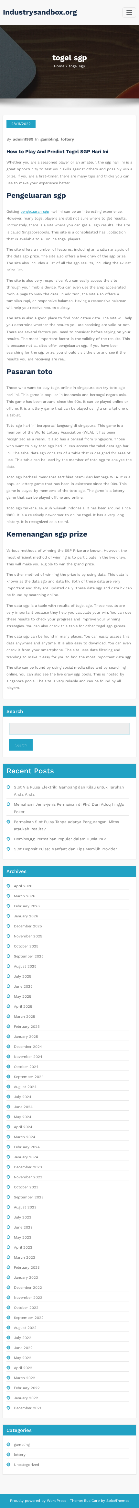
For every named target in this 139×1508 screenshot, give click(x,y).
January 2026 (26, 916)
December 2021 (27, 1408)
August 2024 (25, 1087)
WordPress (56, 1501)
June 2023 (23, 1227)
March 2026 (24, 896)
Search (14, 711)
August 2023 (25, 1207)
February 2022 (27, 1388)
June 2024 (23, 1107)
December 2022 (28, 1288)
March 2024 (24, 1137)
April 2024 (23, 1127)
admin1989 (23, 139)
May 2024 (22, 1117)
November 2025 (28, 936)
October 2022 (26, 1308)
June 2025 (23, 986)
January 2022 (26, 1398)
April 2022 (23, 1368)
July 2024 (22, 1097)
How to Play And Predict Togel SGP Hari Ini (57, 151)
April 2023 (23, 1247)
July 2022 (22, 1338)
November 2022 (28, 1298)
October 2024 (26, 1067)
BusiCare (92, 1501)
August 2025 (25, 966)
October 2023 (26, 1187)
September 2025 (29, 956)
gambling (49, 139)
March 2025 (24, 1017)
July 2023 (22, 1217)
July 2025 (22, 976)
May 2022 (22, 1358)
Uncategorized (26, 1465)
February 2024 (27, 1147)
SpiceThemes (117, 1501)
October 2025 (26, 946)
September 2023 (29, 1197)
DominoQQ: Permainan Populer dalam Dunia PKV (60, 839)
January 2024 (26, 1157)
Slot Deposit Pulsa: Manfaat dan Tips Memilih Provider (65, 849)
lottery (67, 139)
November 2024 (28, 1057)
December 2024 (28, 1047)
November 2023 (28, 1177)
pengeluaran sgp (34, 212)
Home (59, 66)
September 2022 (29, 1318)
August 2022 (25, 1328)
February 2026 (27, 906)
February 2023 (27, 1267)
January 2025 (26, 1037)
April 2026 (23, 886)
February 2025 (27, 1027)
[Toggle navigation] (129, 12)
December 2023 (28, 1167)
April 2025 (23, 1006)
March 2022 (24, 1378)
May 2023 (22, 1237)
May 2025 (22, 996)
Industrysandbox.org (40, 12)
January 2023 (26, 1278)
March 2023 (24, 1257)
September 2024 (29, 1077)
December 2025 (28, 926)
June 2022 (23, 1348)
